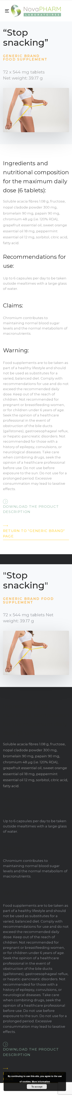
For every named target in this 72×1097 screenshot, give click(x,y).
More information (41, 1081)
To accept (36, 1086)
